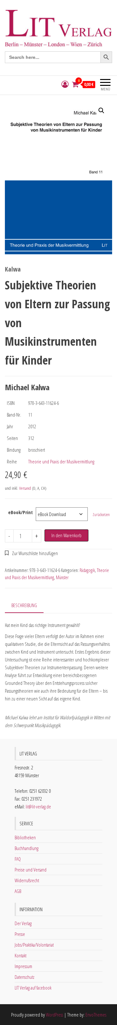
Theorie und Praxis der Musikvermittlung (61, 461)
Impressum (23, 966)
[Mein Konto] (65, 84)
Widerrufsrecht (27, 880)
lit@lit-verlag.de (38, 806)
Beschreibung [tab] (24, 605)
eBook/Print (20, 512)
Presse (20, 934)
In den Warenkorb (66, 535)
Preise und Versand (30, 869)
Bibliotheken (25, 837)
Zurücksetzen (101, 514)
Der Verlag (23, 923)
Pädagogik (87, 570)
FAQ (18, 859)
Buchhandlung (26, 848)
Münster (62, 577)
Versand (25, 488)
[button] (101, 110)
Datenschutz (24, 977)
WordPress (54, 1014)
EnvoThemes (95, 1014)
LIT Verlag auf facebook (33, 987)
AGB (18, 891)
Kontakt (20, 955)
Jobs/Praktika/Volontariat (34, 944)
